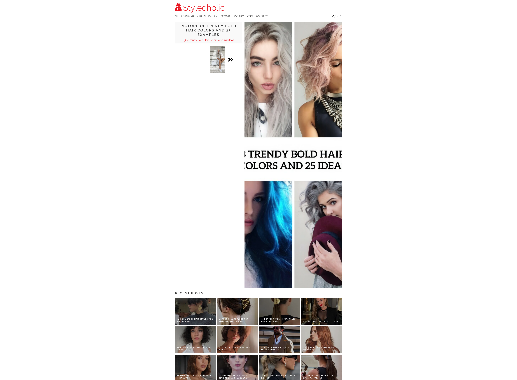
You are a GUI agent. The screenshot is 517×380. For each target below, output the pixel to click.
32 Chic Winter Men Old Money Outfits (275, 348)
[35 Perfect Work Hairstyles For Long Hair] (279, 311)
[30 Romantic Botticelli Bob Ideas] (195, 339)
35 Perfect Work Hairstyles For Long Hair (278, 320)
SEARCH (338, 16)
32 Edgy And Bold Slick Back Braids (278, 376)
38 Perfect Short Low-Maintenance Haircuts (233, 376)
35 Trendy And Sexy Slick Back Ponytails (318, 376)
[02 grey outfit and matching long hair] (217, 59)
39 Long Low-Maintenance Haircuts (319, 348)
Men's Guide (238, 16)
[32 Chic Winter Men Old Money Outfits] (279, 339)
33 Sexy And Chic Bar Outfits (320, 322)
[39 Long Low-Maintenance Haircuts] (321, 339)
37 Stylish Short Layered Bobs (234, 348)
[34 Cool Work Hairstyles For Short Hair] (195, 311)
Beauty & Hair (187, 16)
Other (250, 16)
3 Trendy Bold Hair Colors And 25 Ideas (210, 40)
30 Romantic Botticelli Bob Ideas (194, 348)
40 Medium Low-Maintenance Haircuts (194, 376)
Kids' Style (225, 16)
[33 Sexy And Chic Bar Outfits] (321, 311)
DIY (215, 16)
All (176, 16)
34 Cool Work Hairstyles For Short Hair (195, 320)
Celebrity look (204, 16)
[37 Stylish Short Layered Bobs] (237, 339)
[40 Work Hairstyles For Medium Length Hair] (237, 311)
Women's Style (262, 16)
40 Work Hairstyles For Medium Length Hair (234, 320)
